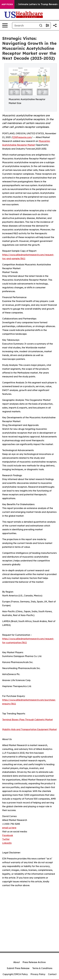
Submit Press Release (18, 968)
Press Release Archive (34, 962)
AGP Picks (7, 4)
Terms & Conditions (42, 968)
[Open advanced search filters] (47, 25)
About (16, 962)
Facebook (7, 835)
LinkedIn (7, 843)
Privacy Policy (37, 974)
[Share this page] (55, 25)
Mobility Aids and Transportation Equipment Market (29, 729)
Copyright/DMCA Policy (15, 974)
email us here (9, 827)
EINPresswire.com (21, 137)
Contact (52, 974)
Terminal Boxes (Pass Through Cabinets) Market (27, 719)
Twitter (6, 839)
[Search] (40, 25)
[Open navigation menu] (5, 25)
